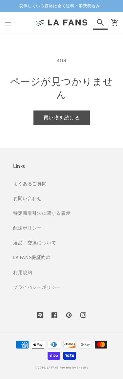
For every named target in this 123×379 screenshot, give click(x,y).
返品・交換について (34, 243)
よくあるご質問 (30, 184)
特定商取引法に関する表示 (42, 213)
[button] (8, 22)
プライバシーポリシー (37, 287)
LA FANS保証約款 (32, 257)
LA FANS (53, 367)
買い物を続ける (61, 118)
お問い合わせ (27, 198)
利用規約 (22, 272)
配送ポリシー (27, 228)
